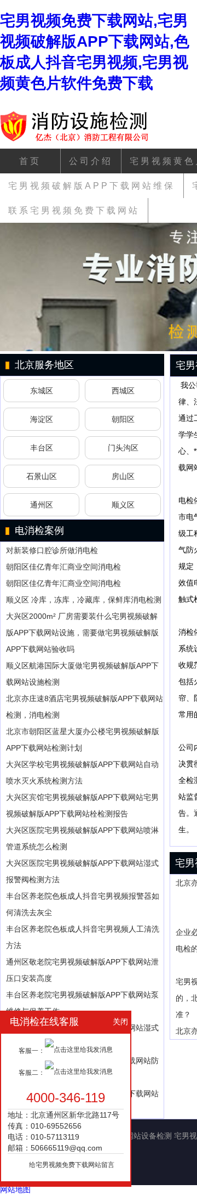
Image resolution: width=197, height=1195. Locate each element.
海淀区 (41, 419)
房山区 (123, 476)
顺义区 (123, 504)
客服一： (32, 1051)
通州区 (41, 504)
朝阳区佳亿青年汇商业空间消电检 (63, 566)
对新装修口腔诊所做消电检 (52, 550)
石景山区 (41, 476)
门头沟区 (123, 447)
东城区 (41, 390)
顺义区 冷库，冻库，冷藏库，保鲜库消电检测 (83, 599)
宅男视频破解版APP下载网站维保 (91, 185)
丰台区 (41, 447)
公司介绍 (91, 161)
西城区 (123, 390)
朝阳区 (123, 419)
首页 (30, 161)
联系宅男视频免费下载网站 (74, 210)
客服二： (32, 1072)
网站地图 (15, 1189)
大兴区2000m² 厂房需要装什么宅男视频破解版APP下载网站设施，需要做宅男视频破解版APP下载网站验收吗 (82, 632)
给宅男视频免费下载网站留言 (71, 1165)
